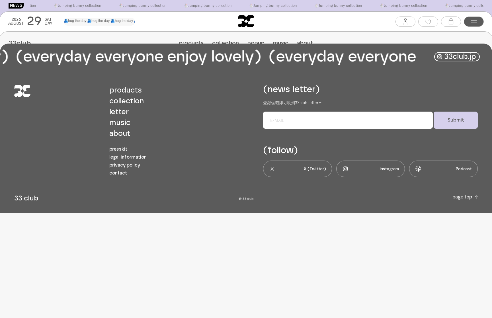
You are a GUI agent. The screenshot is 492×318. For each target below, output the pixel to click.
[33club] (246, 21)
